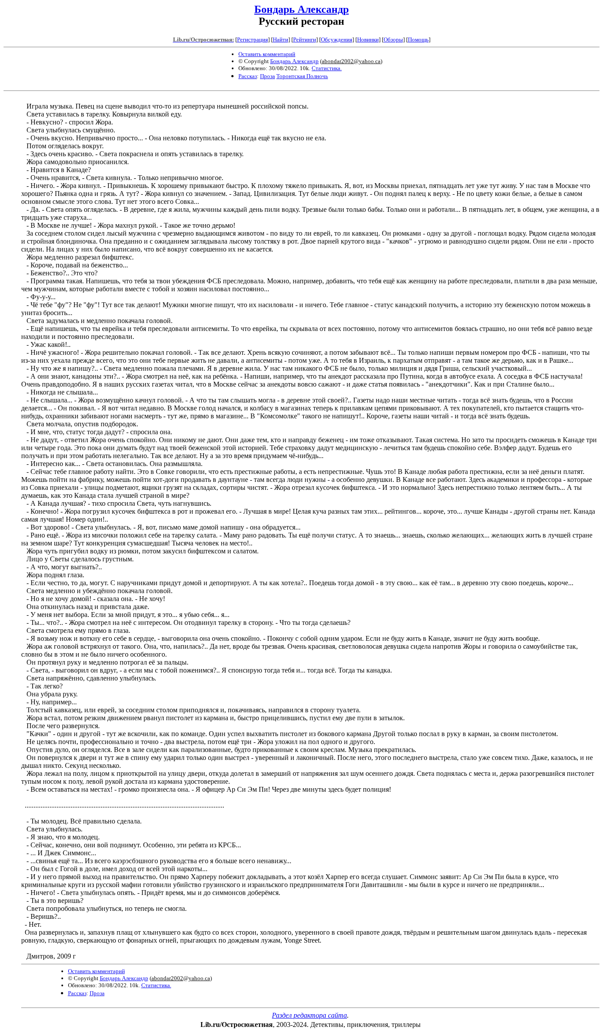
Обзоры (393, 39)
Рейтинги (304, 39)
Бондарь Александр (301, 9)
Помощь (418, 39)
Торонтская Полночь (302, 76)
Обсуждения (336, 39)
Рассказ (247, 76)
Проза (267, 76)
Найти (280, 39)
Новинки (368, 39)
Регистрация (252, 39)
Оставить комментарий (266, 54)
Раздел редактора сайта (309, 1015)
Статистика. (327, 68)
